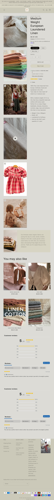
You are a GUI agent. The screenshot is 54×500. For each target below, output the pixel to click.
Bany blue (34, 51)
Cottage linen (39, 328)
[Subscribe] (27, 483)
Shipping (32, 38)
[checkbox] (42, 368)
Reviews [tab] (8, 363)
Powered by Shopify (31, 497)
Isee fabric (25, 497)
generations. (31, 475)
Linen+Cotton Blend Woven (14, 328)
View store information (37, 76)
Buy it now (40, 66)
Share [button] (33, 82)
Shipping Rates (7, 443)
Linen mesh (35, 48)
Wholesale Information (6, 447)
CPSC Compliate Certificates (20, 453)
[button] (4, 9)
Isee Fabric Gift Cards (20, 448)
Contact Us (6, 451)
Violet (43, 48)
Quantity (32, 54)
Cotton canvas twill (14, 292)
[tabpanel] (27, 376)
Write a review (46, 362)
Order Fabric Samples (19, 443)
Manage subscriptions (30, 499)
